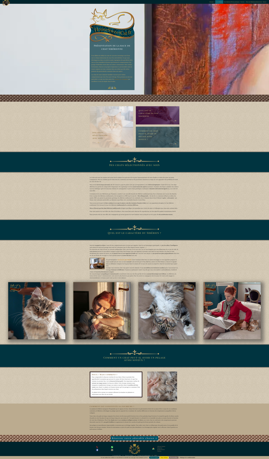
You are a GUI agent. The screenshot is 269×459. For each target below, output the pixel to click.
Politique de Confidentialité (144, 455)
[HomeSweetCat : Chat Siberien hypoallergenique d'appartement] (36, 339)
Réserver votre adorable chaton (133, 438)
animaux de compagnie (121, 79)
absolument (124, 259)
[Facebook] (97, 450)
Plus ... (95, 142)
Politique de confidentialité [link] (187, 457)
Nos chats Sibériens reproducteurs (254, 2)
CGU (155, 455)
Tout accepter (154, 457)
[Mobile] (97, 447)
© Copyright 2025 (116, 455)
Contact (264, 2)
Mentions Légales (129, 455)
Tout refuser (164, 457)
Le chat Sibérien (219, 2)
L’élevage (211, 2)
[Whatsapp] (112, 447)
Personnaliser (174, 457)
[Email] (112, 450)
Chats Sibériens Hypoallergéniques (232, 2)
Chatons (242, 2)
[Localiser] (153, 449)
